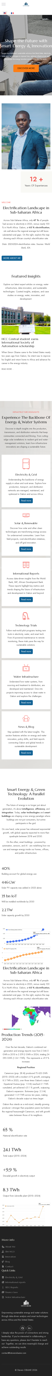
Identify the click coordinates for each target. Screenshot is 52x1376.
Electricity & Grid (13, 1277)
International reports (15, 1282)
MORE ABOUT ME (12, 258)
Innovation (10, 1256)
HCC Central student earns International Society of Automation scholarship (20, 342)
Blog (7, 1261)
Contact (9, 1266)
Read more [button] (26, 500)
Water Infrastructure (15, 1297)
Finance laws (11, 1292)
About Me (10, 1246)
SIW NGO (10, 1251)
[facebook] (22, 1328)
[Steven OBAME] (26, 4)
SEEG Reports (11, 1287)
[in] (29, 1328)
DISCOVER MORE (26, 68)
